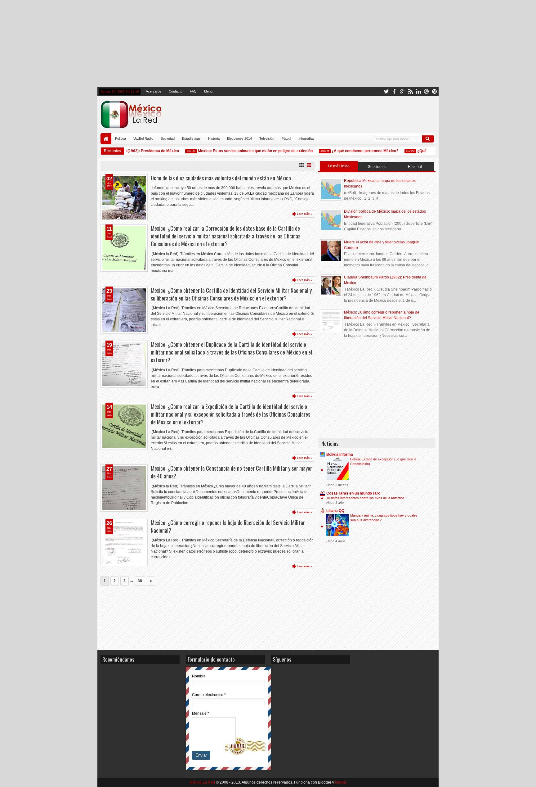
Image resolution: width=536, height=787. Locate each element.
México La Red (202, 782)
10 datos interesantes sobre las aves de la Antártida (365, 498)
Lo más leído (339, 166)
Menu (208, 91)
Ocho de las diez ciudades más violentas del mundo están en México (221, 178)
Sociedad (168, 138)
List (309, 165)
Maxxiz (341, 782)
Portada (105, 138)
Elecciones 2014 (239, 138)
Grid (301, 165)
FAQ (193, 91)
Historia (214, 138)
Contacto (175, 91)
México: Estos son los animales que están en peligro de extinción (248, 151)
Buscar (428, 138)
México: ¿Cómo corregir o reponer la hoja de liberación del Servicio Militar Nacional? (228, 526)
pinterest (435, 91)
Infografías (306, 138)
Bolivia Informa (339, 454)
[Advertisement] (268, 43)
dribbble (426, 91)
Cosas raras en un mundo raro (353, 493)
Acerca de (153, 91)
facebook (394, 91)
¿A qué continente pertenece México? (358, 151)
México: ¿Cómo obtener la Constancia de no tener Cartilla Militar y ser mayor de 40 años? (231, 472)
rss (410, 91)
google (402, 91)
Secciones (377, 167)
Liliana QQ (335, 511)
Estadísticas (191, 138)
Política (120, 138)
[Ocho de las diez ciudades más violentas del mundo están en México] (124, 197)
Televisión (266, 138)
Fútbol (286, 138)
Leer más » (304, 213)
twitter (386, 91)
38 (140, 581)
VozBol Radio (143, 138)
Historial (415, 167)
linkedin (418, 91)
